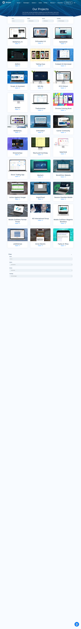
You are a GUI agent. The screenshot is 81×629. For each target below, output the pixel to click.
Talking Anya (40, 64)
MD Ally (40, 86)
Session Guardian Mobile (63, 197)
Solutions (34, 2)
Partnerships (60, 2)
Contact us (68, 2)
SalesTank (63, 152)
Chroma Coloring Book (63, 108)
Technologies (26, 2)
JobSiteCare (17, 244)
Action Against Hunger (17, 197)
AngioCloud (40, 197)
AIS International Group (40, 218)
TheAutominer (40, 108)
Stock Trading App (17, 175)
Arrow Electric (40, 244)
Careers (40, 2)
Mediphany (18, 131)
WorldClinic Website (63, 175)
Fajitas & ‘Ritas (63, 244)
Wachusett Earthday (40, 153)
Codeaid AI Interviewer (63, 64)
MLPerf (17, 108)
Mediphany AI (18, 42)
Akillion (17, 64)
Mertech (40, 175)
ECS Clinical (63, 86)
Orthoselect (40, 131)
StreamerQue (17, 153)
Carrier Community (63, 131)
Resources (52, 2)
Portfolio (45, 2)
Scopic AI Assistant (18, 86)
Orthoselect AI (40, 41)
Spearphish (63, 42)
